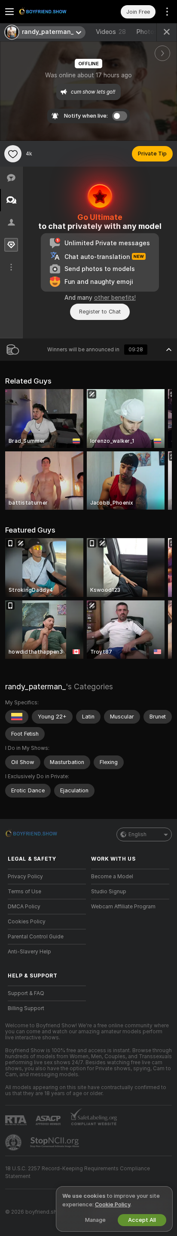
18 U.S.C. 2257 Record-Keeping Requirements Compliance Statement (77, 1172)
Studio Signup (108, 892)
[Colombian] (16, 717)
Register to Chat (100, 311)
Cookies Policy (27, 922)
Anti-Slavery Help (29, 952)
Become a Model (112, 877)
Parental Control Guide (36, 937)
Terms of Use (24, 892)
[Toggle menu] (9, 11)
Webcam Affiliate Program (123, 907)
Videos (111, 32)
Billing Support (26, 1008)
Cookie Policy (112, 1204)
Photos (152, 32)
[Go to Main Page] (53, 12)
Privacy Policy (25, 877)
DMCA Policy (24, 907)
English (137, 834)
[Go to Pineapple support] (14, 1142)
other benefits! (115, 297)
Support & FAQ (26, 993)
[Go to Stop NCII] (55, 1142)
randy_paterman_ (35, 686)
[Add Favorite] (12, 153)
